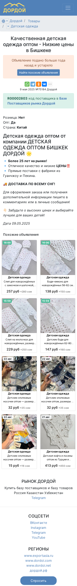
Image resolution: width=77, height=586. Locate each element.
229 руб (19, 349)
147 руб (57, 349)
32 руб (19, 407)
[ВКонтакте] (44, 84)
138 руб (57, 291)
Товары (34, 21)
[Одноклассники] (38, 84)
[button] (38, 580)
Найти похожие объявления (38, 72)
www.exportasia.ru (38, 556)
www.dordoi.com (38, 560)
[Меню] (68, 8)
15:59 (7, 300)
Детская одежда (24, 26)
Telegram (38, 498)
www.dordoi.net (38, 565)
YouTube (38, 537)
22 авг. (8, 358)
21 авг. (46, 417)
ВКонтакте (38, 523)
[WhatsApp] (27, 84)
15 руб (19, 465)
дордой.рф (38, 570)
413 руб (57, 465)
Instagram (38, 528)
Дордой (16, 21)
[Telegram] (32, 84)
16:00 (7, 242)
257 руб (19, 291)
